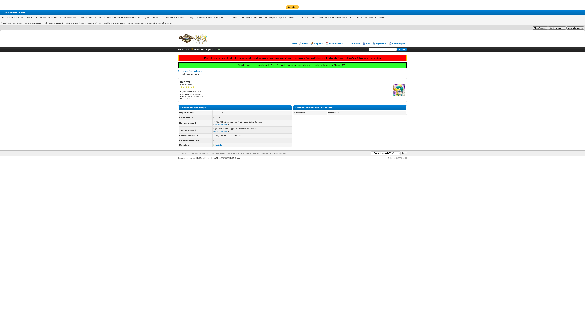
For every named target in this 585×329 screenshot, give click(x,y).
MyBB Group (234, 158)
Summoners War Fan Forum (190, 71)
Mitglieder (318, 43)
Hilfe (368, 43)
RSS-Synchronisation (279, 153)
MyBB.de (200, 158)
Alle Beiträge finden (221, 124)
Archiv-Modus (233, 153)
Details (219, 145)
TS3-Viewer (354, 43)
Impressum (381, 43)
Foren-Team (184, 153)
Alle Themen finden (221, 131)
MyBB (216, 158)
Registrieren (211, 49)
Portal (294, 43)
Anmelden (199, 49)
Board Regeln (398, 43)
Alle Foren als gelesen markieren (254, 153)
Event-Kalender (336, 43)
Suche (305, 43)
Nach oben (220, 153)
